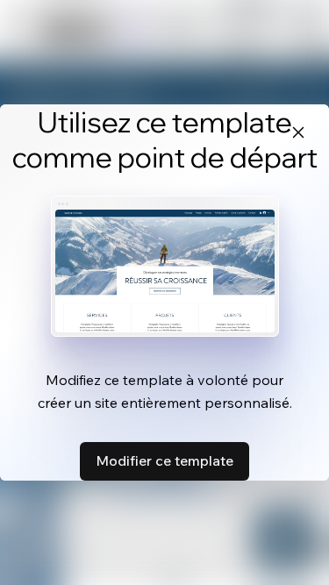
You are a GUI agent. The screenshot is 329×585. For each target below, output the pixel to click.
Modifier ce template (164, 460)
